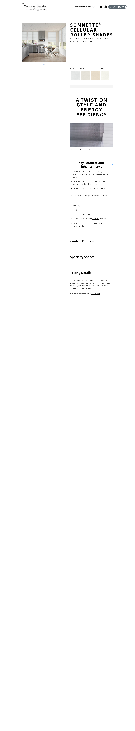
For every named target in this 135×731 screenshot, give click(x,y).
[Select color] (75, 75)
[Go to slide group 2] (44, 64)
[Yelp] (105, 7)
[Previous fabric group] (98, 68)
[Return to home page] (45, 6)
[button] (11, 6)
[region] (44, 44)
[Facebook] (101, 7)
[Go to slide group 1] (43, 64)
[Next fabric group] (108, 68)
